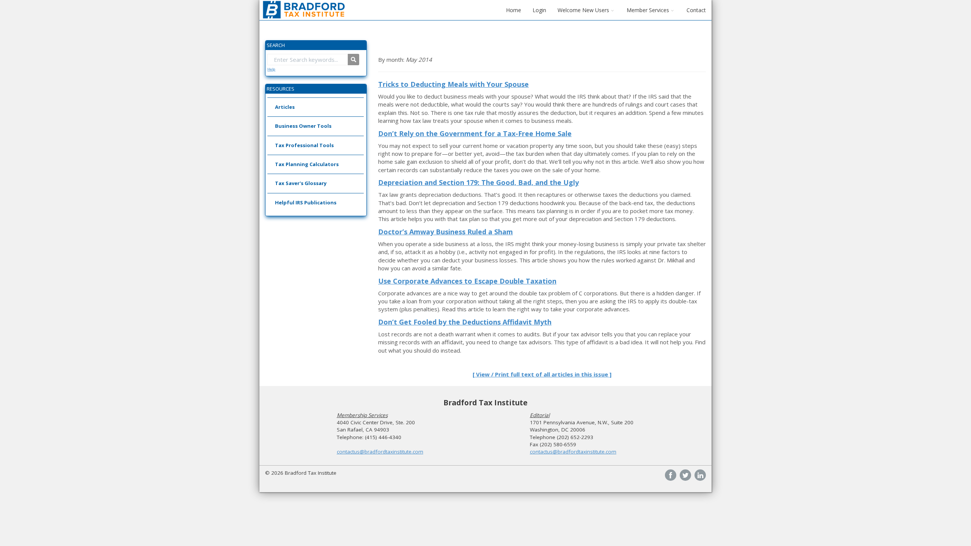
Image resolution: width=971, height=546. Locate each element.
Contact (696, 10)
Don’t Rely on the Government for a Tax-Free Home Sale (475, 133)
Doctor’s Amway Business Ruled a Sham (445, 231)
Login (539, 10)
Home (513, 10)
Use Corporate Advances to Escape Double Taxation (467, 281)
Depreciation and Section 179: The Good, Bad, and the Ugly (478, 182)
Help (271, 69)
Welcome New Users (583, 10)
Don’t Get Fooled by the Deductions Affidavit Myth (464, 321)
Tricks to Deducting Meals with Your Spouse (453, 84)
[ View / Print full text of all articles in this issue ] (542, 374)
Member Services (648, 10)
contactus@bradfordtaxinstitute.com (380, 451)
